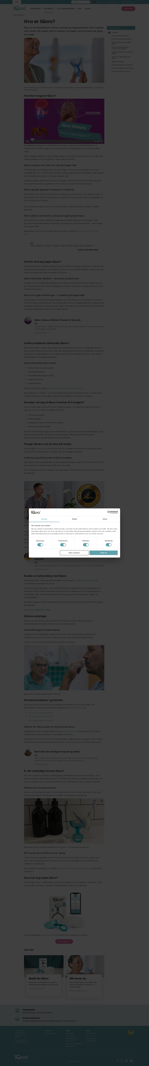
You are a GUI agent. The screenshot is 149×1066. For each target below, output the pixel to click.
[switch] (63, 544)
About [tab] (105, 519)
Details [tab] (74, 519)
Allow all (103, 553)
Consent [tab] (44, 519)
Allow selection (74, 553)
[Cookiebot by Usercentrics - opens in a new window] (109, 512)
